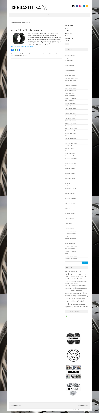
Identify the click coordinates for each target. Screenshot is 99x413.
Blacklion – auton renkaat (70, 80)
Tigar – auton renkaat (70, 226)
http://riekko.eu (84, 281)
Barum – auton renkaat (70, 75)
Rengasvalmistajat (63, 14)
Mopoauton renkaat (69, 180)
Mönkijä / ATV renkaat (70, 185)
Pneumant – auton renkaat (71, 206)
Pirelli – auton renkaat (70, 201)
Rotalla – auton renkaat (70, 213)
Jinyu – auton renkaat (69, 148)
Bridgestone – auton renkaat (71, 83)
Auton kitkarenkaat (69, 63)
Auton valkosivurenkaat (70, 70)
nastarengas (68, 291)
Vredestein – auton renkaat (71, 246)
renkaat (82, 296)
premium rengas (82, 295)
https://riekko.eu (69, 283)
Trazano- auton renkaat (70, 233)
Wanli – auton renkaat (70, 248)
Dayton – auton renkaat (70, 93)
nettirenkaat (81, 293)
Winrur (66, 253)
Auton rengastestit (23, 14)
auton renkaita (71, 276)
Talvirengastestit (68, 223)
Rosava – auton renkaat (70, 210)
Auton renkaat (35, 14)
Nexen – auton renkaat (70, 190)
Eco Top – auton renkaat (70, 103)
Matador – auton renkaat (70, 170)
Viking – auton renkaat (70, 243)
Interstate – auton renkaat (71, 145)
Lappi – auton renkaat (70, 160)
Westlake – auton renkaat (70, 251)
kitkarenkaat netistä (69, 288)
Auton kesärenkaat (20, 53)
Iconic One (72, 409)
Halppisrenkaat (83, 276)
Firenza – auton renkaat (70, 110)
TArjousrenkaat (77, 306)
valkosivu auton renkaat (43, 53)
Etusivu (13, 14)
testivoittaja (82, 306)
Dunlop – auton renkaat (70, 100)
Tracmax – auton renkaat (70, 231)
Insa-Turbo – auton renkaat (71, 143)
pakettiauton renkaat (75, 295)
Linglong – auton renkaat (70, 165)
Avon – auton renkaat (69, 73)
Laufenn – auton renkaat (70, 163)
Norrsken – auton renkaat (70, 198)
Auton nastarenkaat (69, 65)
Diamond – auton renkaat (70, 98)
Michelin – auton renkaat (70, 175)
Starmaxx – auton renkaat (70, 221)
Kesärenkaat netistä (80, 285)
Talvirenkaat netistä (69, 306)
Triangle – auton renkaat (70, 236)
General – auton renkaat (70, 120)
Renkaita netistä (81, 298)
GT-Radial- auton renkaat (70, 130)
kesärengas (76, 283)
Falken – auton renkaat (70, 105)
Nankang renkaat (83, 288)
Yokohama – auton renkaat (71, 258)
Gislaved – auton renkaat (70, 123)
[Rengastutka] (29, 10)
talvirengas (75, 304)
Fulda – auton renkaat (70, 118)
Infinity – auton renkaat (70, 140)
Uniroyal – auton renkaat (70, 238)
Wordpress (87, 409)
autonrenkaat (76, 274)
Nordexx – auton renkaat (70, 195)
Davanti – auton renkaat (70, 90)
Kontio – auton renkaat (70, 153)
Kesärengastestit (69, 150)
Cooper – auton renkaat (70, 88)
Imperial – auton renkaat (70, 138)
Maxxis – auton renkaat (70, 173)
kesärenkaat (70, 285)
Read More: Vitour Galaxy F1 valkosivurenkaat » (22, 46)
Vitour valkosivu (23, 55)
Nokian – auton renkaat (70, 193)
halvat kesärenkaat (71, 279)
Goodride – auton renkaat (70, 125)
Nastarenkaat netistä (70, 293)
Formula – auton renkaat (70, 115)
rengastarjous (68, 296)
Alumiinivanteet (68, 53)
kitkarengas (74, 287)
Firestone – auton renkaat (70, 113)
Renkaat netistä (73, 298)
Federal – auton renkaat (70, 108)
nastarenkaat (76, 291)
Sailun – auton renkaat (70, 216)
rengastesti (73, 296)
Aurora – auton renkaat (70, 55)
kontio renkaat (77, 288)
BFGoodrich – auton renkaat (71, 78)
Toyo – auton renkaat (69, 228)
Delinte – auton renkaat (70, 95)
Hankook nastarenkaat (76, 281)
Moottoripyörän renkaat (48, 14)
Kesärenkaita (68, 287)
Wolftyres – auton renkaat (71, 256)
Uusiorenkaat (68, 241)
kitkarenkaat (79, 287)
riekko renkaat (33, 53)
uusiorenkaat (71, 307)
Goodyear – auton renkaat (71, 128)
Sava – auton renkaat (69, 218)
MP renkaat (67, 183)
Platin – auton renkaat (70, 203)
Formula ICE (77, 276)
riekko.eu (74, 301)
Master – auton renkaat (70, 168)
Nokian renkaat (68, 295)
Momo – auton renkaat (70, 178)
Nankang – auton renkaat (70, 188)
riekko (67, 301)
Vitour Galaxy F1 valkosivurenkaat (27, 30)
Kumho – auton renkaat (70, 155)
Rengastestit (68, 208)
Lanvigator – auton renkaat (71, 158)
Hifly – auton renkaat (69, 135)
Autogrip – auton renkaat (70, 58)
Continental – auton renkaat (71, 85)
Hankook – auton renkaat (70, 133)
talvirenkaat (82, 304)
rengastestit (78, 296)
